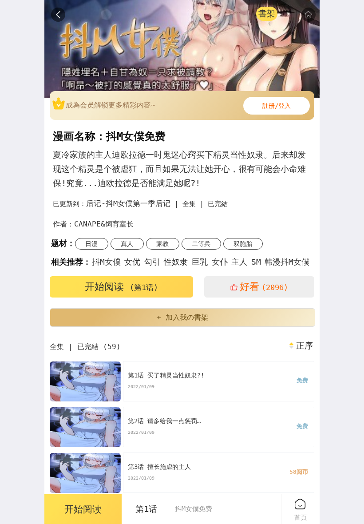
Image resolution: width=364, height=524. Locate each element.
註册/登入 (276, 105)
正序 (304, 345)
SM (256, 261)
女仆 (220, 261)
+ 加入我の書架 (182, 317)
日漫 (91, 243)
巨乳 (200, 261)
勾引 (152, 261)
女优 (132, 261)
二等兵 (201, 243)
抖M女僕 (106, 261)
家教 (162, 243)
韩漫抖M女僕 (287, 261)
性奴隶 (176, 261)
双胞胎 (242, 243)
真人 (127, 243)
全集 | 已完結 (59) (85, 346)
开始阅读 (121, 286)
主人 (239, 261)
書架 (266, 13)
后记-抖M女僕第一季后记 (128, 203)
